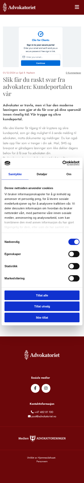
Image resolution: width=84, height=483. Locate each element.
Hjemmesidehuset (46, 457)
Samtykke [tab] (15, 174)
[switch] (74, 254)
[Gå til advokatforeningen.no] (42, 440)
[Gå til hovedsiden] (21, 7)
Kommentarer (73, 73)
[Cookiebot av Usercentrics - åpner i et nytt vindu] (62, 163)
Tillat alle (42, 295)
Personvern (42, 461)
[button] (61, 7)
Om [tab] (68, 174)
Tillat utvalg (42, 306)
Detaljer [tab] (42, 174)
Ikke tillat (42, 317)
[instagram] (46, 388)
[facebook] (35, 388)
